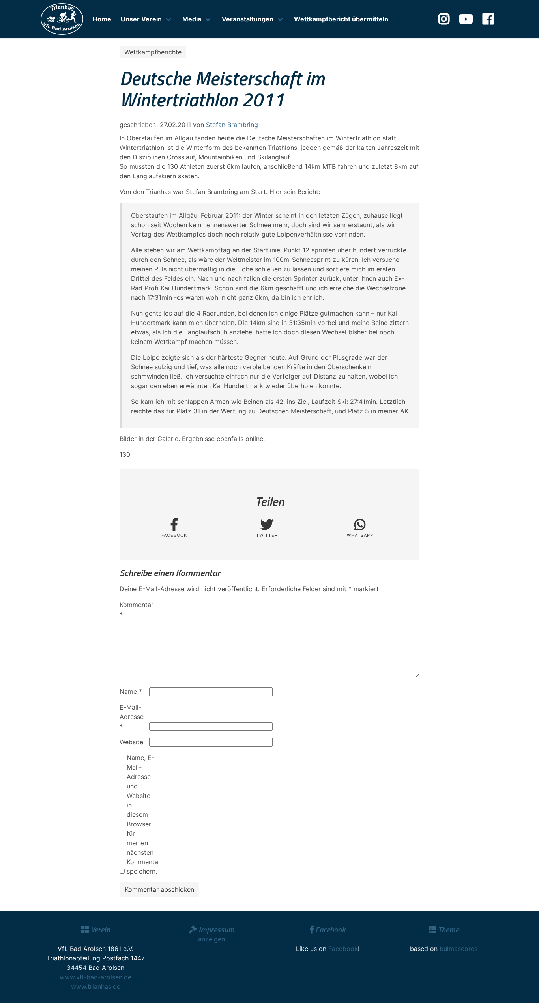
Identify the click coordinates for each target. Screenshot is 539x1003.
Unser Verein (141, 19)
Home (102, 19)
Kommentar (133, 609)
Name (131, 691)
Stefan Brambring (232, 125)
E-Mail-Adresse (132, 716)
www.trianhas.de (95, 986)
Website (131, 742)
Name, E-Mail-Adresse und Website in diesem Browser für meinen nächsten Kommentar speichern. (140, 814)
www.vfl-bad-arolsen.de (95, 977)
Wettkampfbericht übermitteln (341, 19)
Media (191, 19)
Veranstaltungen (247, 19)
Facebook (343, 949)
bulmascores (458, 949)
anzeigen (211, 939)
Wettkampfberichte (153, 52)
